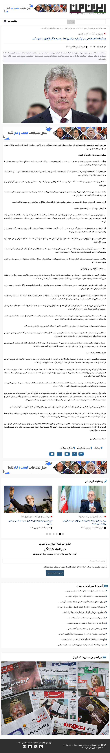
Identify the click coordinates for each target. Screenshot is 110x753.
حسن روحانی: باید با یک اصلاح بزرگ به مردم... (86, 628)
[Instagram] (24, 746)
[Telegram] (41, 746)
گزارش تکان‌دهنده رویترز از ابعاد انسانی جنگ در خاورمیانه (82, 607)
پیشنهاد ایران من (94, 481)
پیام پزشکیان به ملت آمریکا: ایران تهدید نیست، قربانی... (82, 601)
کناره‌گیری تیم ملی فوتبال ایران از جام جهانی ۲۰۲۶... (84, 612)
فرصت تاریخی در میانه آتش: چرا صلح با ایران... (86, 596)
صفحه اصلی (101, 28)
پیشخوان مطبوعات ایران (87, 657)
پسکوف (97, 448)
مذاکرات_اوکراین (66, 448)
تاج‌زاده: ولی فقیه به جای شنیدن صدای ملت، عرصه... (83, 639)
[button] (5, 21)
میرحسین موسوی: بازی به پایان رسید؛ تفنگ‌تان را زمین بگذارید (30, 522)
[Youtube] (30, 746)
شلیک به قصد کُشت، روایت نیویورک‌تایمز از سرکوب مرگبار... (81, 644)
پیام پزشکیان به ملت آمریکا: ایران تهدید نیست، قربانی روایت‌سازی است (84, 522)
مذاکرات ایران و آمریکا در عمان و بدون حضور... (86, 623)
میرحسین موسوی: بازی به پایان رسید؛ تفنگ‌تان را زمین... (82, 634)
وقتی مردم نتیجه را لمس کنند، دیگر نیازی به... (86, 617)
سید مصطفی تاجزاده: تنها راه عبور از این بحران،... (85, 590)
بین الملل (92, 28)
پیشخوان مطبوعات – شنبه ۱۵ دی (55, 698)
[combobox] (91, 22)
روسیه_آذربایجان (83, 448)
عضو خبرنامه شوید (55, 573)
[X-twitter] (35, 746)
